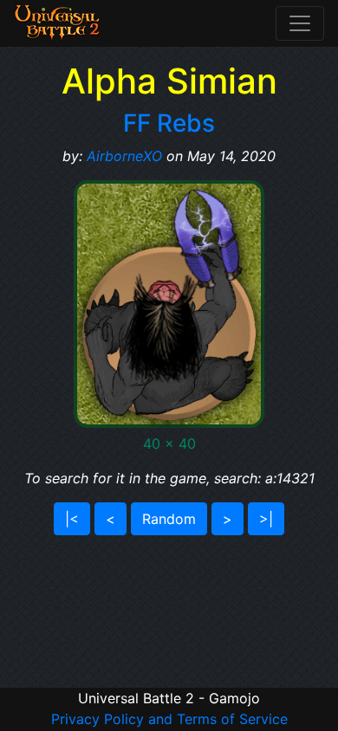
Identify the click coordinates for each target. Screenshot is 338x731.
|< (72, 518)
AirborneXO (124, 156)
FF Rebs (169, 123)
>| (266, 518)
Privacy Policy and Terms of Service (169, 719)
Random (169, 518)
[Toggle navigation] (300, 23)
